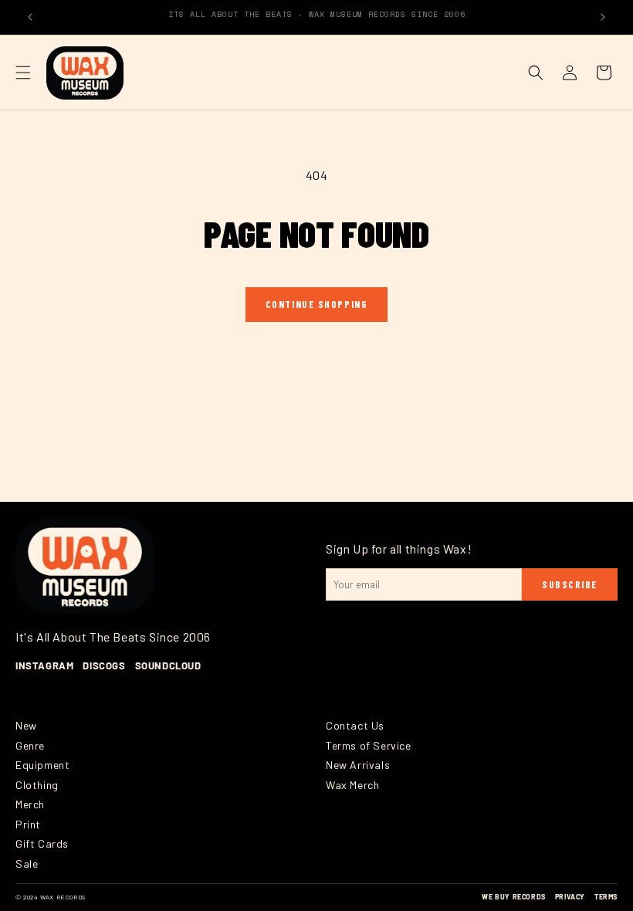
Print (28, 824)
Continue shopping (317, 304)
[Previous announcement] (30, 17)
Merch (30, 804)
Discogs (104, 665)
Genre (30, 745)
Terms (606, 896)
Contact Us (355, 725)
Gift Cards (42, 843)
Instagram (44, 665)
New (26, 725)
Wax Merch (352, 784)
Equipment (42, 764)
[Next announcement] (603, 17)
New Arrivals (358, 764)
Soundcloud (168, 665)
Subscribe (569, 584)
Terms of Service (368, 745)
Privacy (570, 896)
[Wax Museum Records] (84, 565)
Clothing (37, 784)
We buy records (513, 896)
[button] (23, 73)
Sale (26, 863)
